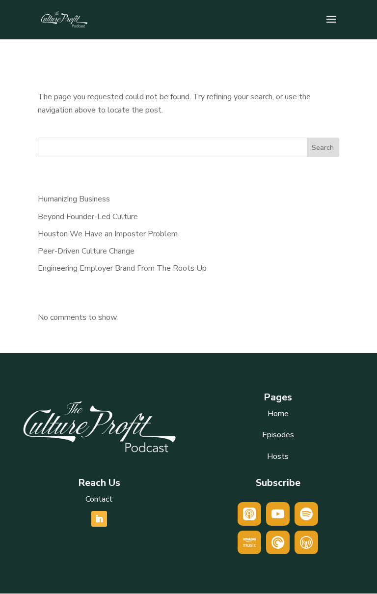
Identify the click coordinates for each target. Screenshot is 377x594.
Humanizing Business (74, 199)
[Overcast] (306, 542)
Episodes (278, 434)
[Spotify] (306, 514)
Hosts (278, 456)
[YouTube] (278, 514)
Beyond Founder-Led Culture (88, 216)
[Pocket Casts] (278, 542)
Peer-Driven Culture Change (86, 251)
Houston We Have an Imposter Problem (108, 233)
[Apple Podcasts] (249, 514)
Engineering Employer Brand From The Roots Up (122, 268)
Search (323, 147)
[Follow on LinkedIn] (99, 519)
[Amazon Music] (249, 542)
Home (278, 413)
